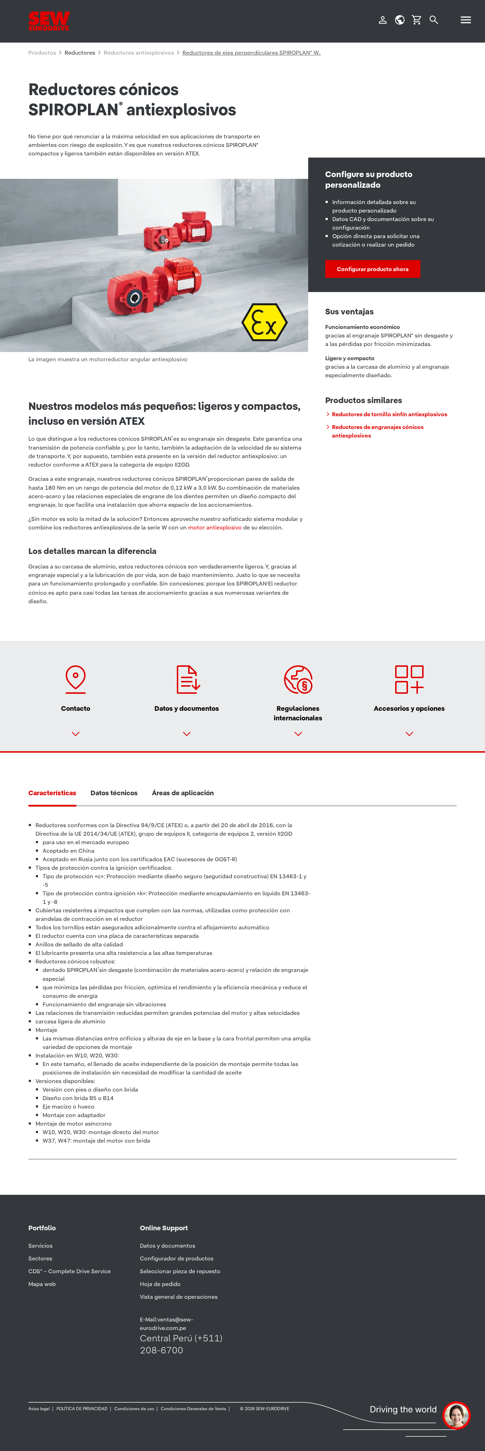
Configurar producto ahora (373, 269)
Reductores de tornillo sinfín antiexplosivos (389, 414)
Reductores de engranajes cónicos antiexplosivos (378, 431)
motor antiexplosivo (215, 527)
